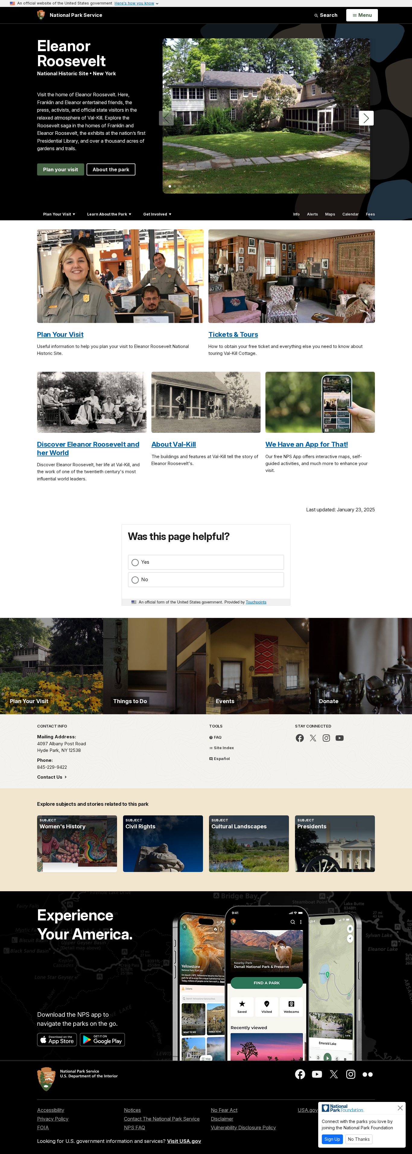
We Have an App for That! (306, 444)
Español (221, 758)
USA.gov (308, 1110)
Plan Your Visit (57, 214)
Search (328, 15)
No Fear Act (224, 1110)
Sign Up (332, 1139)
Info (296, 214)
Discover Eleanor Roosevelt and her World (88, 448)
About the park (111, 169)
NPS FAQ (134, 1128)
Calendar (350, 214)
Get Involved (155, 214)
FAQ (217, 737)
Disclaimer (222, 1119)
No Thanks (359, 1139)
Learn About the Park (107, 214)
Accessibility (50, 1110)
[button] (366, 118)
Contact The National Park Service (162, 1119)
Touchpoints (256, 602)
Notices (132, 1110)
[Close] (400, 1108)
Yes (145, 562)
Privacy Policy (52, 1119)
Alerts (312, 214)
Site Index (223, 747)
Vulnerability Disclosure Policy (243, 1128)
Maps (330, 214)
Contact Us (50, 777)
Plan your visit (60, 169)
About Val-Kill (173, 444)
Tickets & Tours (233, 334)
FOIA (43, 1128)
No (144, 579)
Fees (370, 214)
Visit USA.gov (184, 1141)
